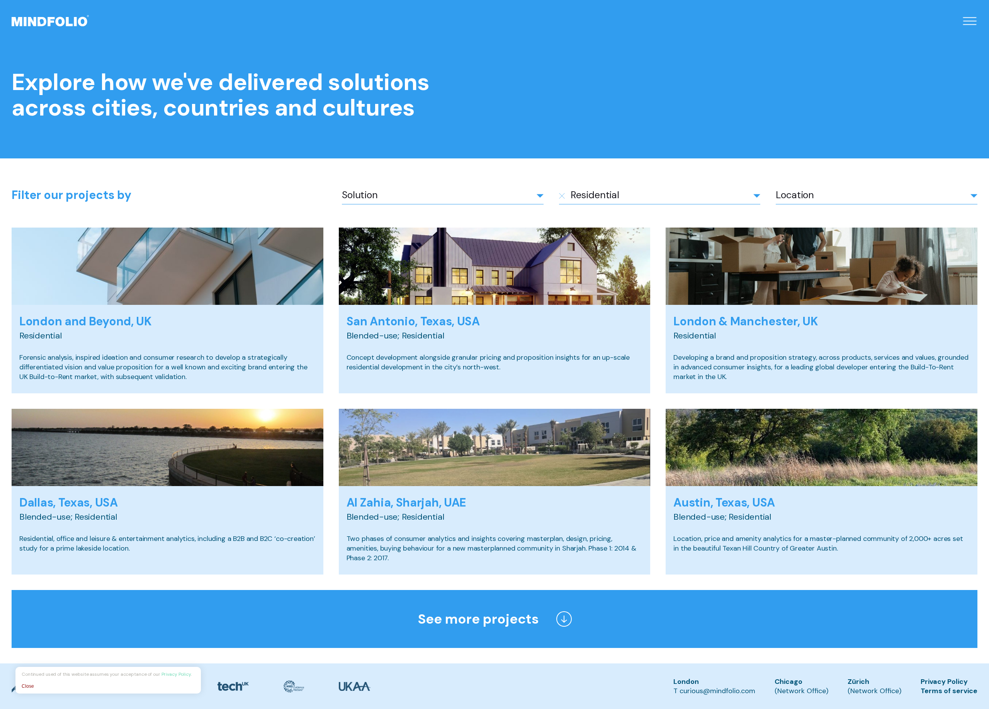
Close (28, 686)
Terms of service (949, 690)
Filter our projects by (71, 194)
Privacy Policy (944, 681)
